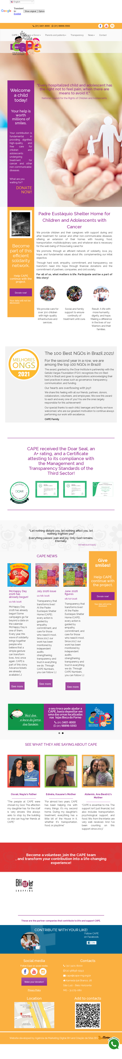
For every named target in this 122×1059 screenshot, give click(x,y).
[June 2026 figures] (75, 575)
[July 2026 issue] (47, 575)
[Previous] (12, 717)
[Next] (109, 717)
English (16, 2)
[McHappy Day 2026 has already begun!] (19, 575)
